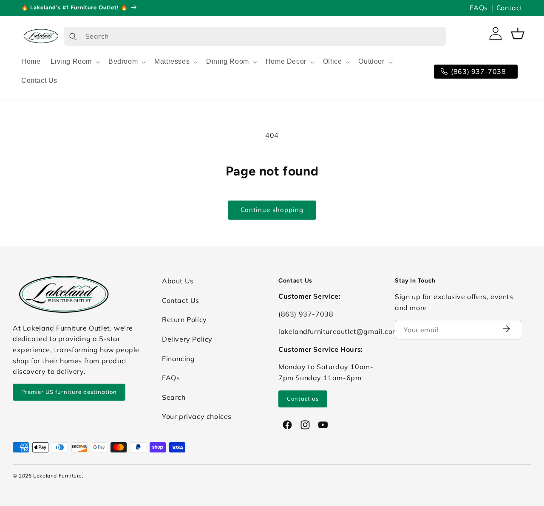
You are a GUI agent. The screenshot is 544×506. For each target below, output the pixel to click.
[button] (74, 61)
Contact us (303, 398)
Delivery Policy (187, 339)
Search (174, 397)
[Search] (73, 36)
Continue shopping (272, 210)
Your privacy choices (197, 416)
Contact (509, 7)
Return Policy (184, 319)
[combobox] (255, 36)
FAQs (478, 7)
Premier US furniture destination (69, 391)
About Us (178, 281)
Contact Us (180, 300)
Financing (178, 358)
